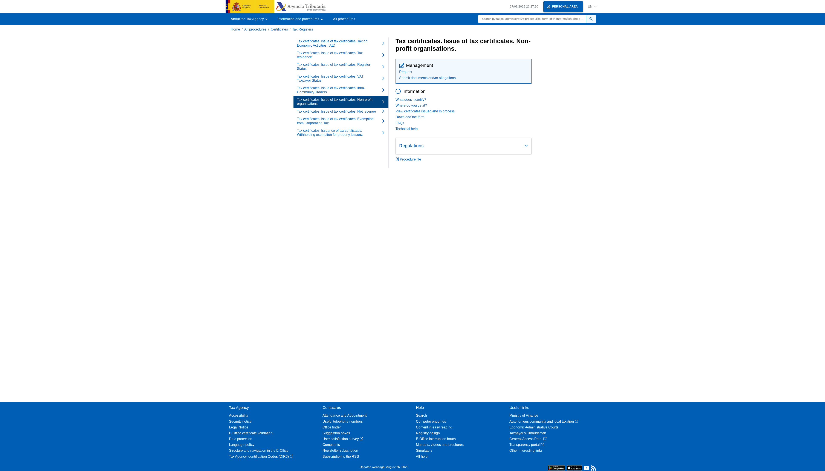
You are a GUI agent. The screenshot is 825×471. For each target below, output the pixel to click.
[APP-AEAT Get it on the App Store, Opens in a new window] (574, 467)
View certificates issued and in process (425, 111)
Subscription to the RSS (340, 456)
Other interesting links (525, 450)
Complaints (331, 445)
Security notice (240, 421)
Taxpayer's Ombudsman (527, 433)
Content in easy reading (434, 427)
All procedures (344, 19)
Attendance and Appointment (344, 415)
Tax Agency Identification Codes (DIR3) (259, 456)
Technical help (407, 129)
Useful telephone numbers (342, 421)
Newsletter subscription (340, 450)
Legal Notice (238, 427)
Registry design (428, 433)
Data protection (240, 439)
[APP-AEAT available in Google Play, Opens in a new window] (556, 467)
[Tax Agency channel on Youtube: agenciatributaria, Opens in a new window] (586, 469)
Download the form (410, 117)
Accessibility (238, 415)
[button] (592, 6)
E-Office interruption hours (436, 439)
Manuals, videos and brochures (440, 445)
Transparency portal (524, 445)
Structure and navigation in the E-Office (259, 450)
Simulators (424, 450)
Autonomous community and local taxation (541, 421)
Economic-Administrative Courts (533, 427)
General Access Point (525, 439)
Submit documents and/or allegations (427, 78)
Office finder (331, 427)
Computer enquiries (431, 421)
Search (421, 415)
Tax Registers (302, 29)
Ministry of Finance (523, 415)
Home (235, 29)
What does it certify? (411, 99)
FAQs (400, 123)
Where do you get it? (411, 105)
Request (405, 72)
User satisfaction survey (340, 439)
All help (422, 456)
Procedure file (410, 159)
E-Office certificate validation (250, 433)
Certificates (279, 29)
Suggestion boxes (336, 433)
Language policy (241, 445)
